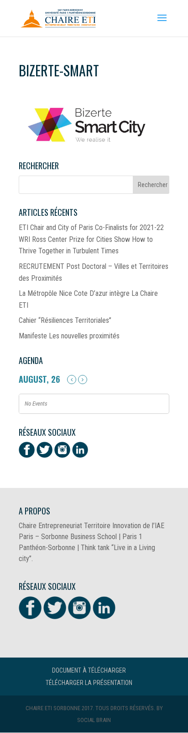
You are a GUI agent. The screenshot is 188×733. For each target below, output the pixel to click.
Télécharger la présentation (89, 682)
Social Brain (94, 720)
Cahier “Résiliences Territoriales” (65, 320)
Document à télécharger (89, 670)
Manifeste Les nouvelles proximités (69, 336)
